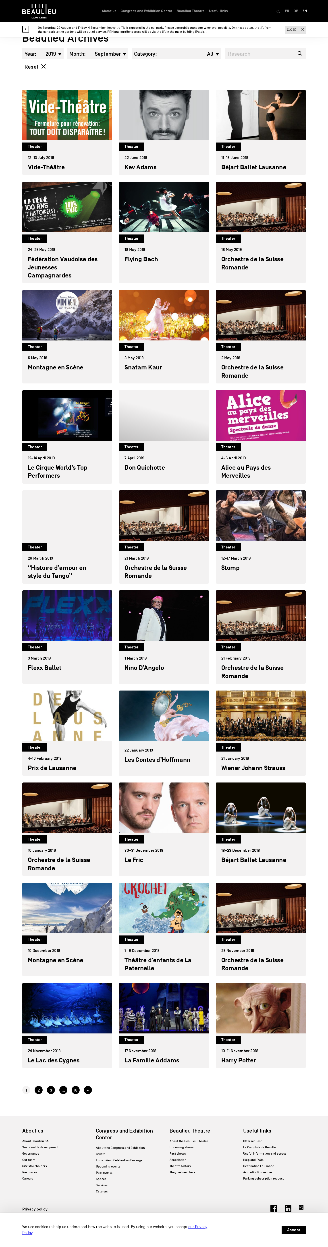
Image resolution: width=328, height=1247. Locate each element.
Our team (28, 1160)
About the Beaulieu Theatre (189, 1141)
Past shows (178, 1153)
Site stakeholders (34, 1166)
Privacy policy (35, 1209)
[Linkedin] (288, 1210)
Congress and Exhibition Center (146, 11)
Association (178, 1160)
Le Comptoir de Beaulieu (260, 1147)
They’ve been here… (184, 1172)
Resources (29, 1172)
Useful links (218, 11)
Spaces (101, 1179)
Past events (104, 1173)
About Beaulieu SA (35, 1141)
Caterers (102, 1191)
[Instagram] (302, 1210)
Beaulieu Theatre (191, 11)
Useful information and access (264, 1153)
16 (75, 1090)
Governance (30, 1153)
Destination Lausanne (258, 1166)
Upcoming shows (182, 1147)
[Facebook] (273, 1210)
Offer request (252, 1141)
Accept (293, 1229)
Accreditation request (258, 1172)
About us (109, 11)
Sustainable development (40, 1147)
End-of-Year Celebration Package (119, 1160)
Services (102, 1185)
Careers (27, 1178)
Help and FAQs (253, 1160)
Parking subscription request (263, 1178)
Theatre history (180, 1166)
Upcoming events (108, 1166)
